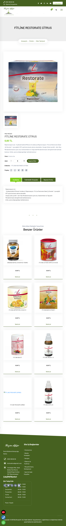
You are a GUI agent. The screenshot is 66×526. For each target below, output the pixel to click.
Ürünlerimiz (28, 450)
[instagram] (44, 3)
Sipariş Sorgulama (11, 4)
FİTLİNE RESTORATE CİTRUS (19, 165)
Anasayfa (24, 41)
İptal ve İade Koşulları (28, 473)
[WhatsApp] (3, 522)
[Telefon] (3, 517)
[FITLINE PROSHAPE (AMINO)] (12, 392)
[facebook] (38, 3)
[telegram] (41, 3)
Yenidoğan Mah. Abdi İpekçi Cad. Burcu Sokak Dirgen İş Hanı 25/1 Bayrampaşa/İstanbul (13, 472)
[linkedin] (47, 3)
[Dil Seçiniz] (3, 512)
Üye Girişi (58, 3)
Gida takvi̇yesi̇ (40, 41)
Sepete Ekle (32, 161)
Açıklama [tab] (16, 180)
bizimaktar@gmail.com (14, 463)
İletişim (26, 458)
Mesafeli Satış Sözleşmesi (28, 468)
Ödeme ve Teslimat (27, 462)
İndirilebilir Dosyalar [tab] (31, 180)
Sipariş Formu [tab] (48, 180)
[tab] (10, 120)
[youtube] (51, 3)
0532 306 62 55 (9, 2)
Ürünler (31, 41)
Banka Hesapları (27, 454)
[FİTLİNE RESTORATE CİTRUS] (33, 110)
